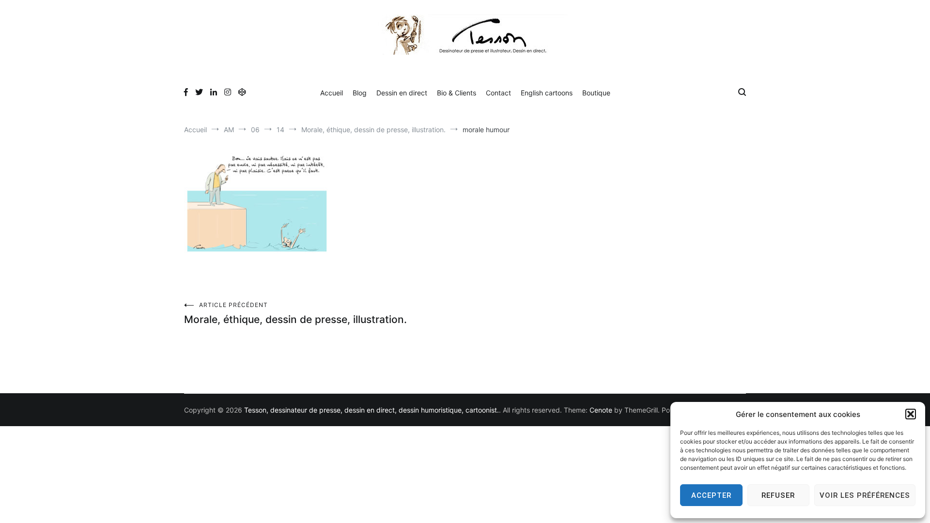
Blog (360, 93)
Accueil (331, 93)
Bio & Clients (456, 93)
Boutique (596, 93)
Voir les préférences (865, 495)
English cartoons (547, 93)
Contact (498, 93)
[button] (910, 414)
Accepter (711, 495)
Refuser (778, 495)
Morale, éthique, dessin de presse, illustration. (295, 313)
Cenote (600, 410)
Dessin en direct (401, 93)
